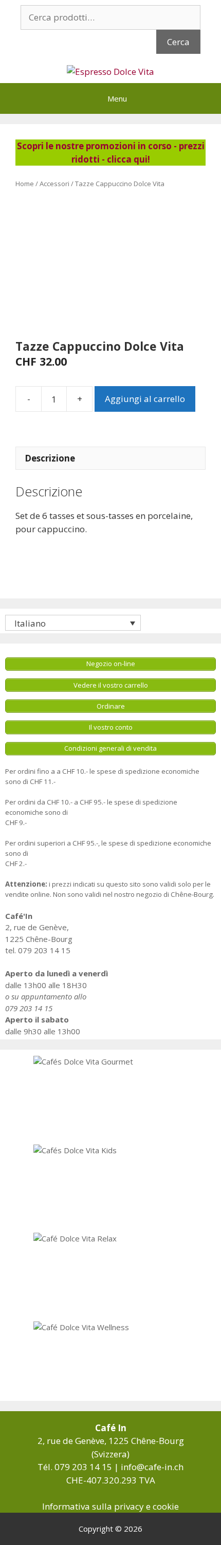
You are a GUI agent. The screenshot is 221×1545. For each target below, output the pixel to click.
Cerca (178, 42)
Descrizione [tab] (50, 458)
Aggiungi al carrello (145, 399)
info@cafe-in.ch (152, 1467)
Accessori (54, 183)
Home (24, 183)
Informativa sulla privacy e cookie (110, 1506)
